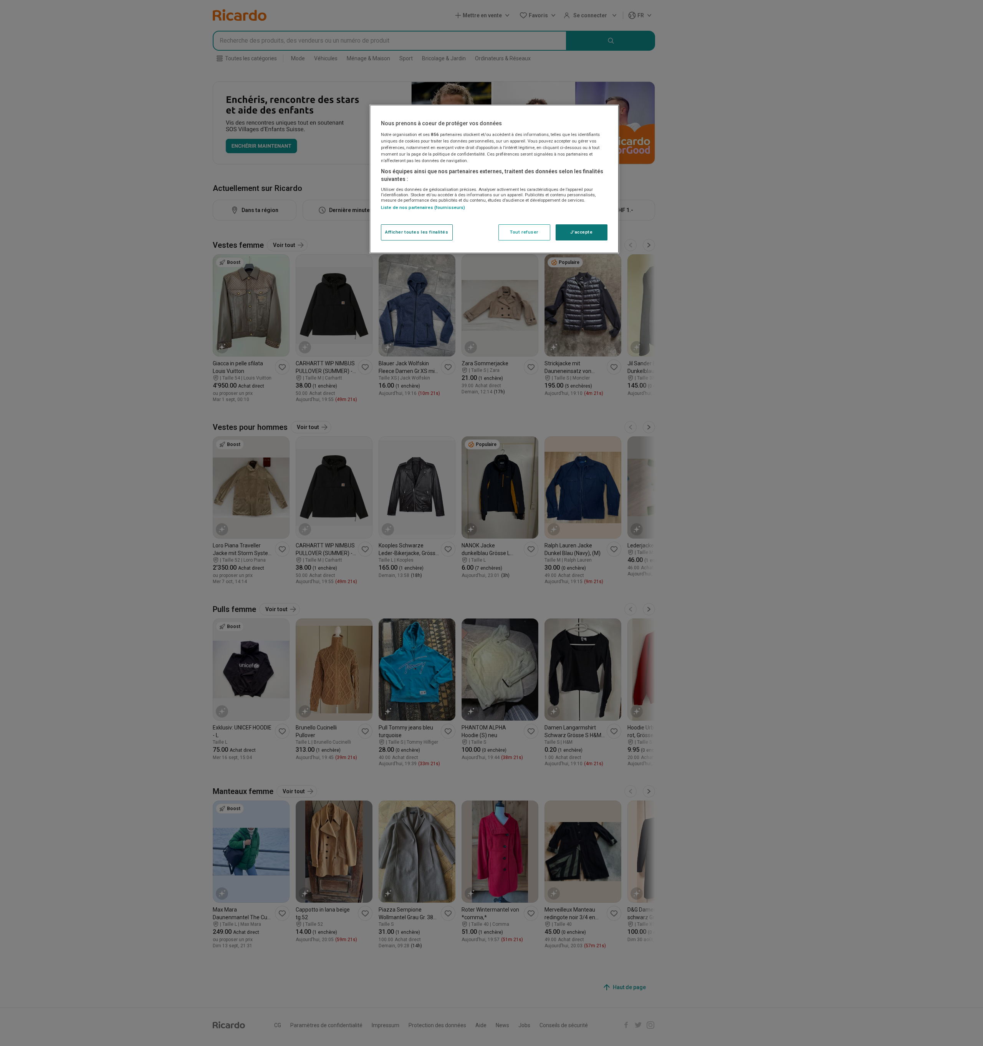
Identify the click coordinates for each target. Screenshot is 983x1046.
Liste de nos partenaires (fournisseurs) (423, 207)
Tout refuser (524, 232)
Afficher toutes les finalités (416, 232)
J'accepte (581, 232)
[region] (494, 178)
